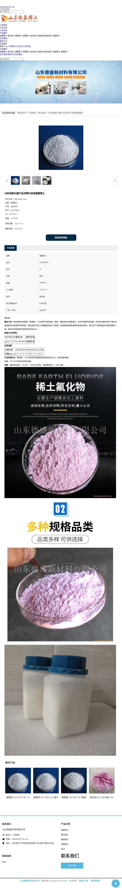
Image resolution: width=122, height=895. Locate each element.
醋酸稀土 (18, 36)
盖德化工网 (83, 881)
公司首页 (12, 46)
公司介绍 (19, 46)
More (63, 849)
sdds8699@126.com (7, 7)
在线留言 (18, 54)
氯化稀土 (11, 36)
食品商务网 (95, 881)
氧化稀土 (33, 36)
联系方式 (11, 54)
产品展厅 (3, 49)
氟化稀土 (49, 36)
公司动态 (27, 46)
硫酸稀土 (26, 36)
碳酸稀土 (56, 36)
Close (6, 46)
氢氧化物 (41, 36)
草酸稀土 (64, 52)
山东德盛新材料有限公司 (30, 881)
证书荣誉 (3, 54)
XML (66, 881)
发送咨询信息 (61, 237)
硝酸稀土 (3, 36)
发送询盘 (72, 865)
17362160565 (5, 9)
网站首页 (21, 113)
